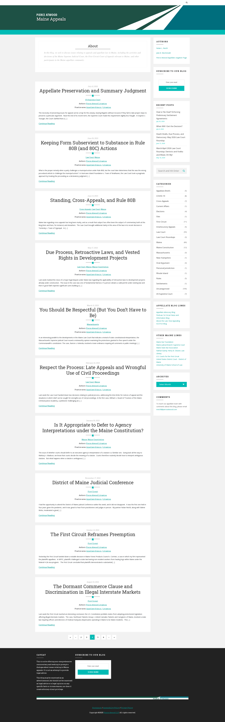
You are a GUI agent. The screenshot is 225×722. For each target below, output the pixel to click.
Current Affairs (162, 206)
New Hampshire (163, 258)
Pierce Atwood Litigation (96, 103)
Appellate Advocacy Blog (165, 312)
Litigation (106, 107)
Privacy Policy (127, 708)
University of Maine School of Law (169, 365)
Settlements (161, 283)
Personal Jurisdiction (165, 268)
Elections (160, 211)
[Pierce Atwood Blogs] (47, 14)
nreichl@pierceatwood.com (166, 409)
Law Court (90, 157)
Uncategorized (162, 288)
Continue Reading (47, 123)
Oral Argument (163, 263)
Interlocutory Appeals (165, 227)
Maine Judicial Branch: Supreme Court (170, 345)
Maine (97, 157)
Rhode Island (162, 273)
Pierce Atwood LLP (111, 712)
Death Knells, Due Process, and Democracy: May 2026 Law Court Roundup (170, 137)
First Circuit (93, 491)
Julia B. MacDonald (163, 53)
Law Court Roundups (165, 237)
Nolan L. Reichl (162, 48)
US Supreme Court (92, 100)
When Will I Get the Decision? (169, 126)
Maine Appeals (51, 19)
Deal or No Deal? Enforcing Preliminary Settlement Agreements (168, 115)
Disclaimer (97, 708)
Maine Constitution (100, 267)
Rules (158, 278)
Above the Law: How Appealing (168, 321)
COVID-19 (160, 196)
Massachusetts (93, 324)
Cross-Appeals (85, 209)
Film (158, 216)
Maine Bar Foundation (164, 342)
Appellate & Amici (93, 107)
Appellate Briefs (163, 191)
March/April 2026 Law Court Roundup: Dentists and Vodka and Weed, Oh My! (169, 151)
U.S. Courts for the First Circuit (167, 356)
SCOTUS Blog (161, 324)
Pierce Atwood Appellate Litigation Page (171, 58)
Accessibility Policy (111, 708)
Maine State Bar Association (167, 348)
